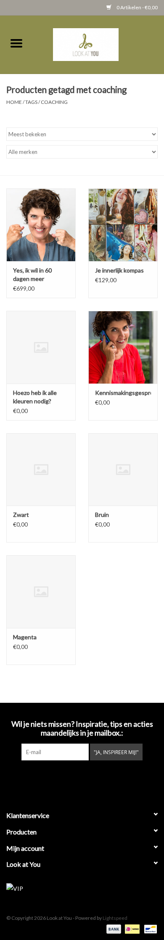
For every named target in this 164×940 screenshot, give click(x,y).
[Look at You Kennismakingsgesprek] (123, 347)
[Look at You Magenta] (41, 591)
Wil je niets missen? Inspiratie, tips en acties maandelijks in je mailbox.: (82, 728)
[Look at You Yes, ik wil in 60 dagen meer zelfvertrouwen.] (41, 224)
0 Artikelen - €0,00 (137, 7)
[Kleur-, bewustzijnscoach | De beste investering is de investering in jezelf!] (98, 43)
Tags (31, 102)
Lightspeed (115, 918)
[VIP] (82, 888)
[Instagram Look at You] (104, 777)
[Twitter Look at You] (75, 777)
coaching (54, 102)
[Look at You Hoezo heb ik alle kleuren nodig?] (41, 347)
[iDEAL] (131, 928)
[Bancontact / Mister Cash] (149, 928)
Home (14, 102)
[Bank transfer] (112, 928)
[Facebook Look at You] (60, 777)
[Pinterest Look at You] (89, 777)
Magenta (25, 637)
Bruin (102, 514)
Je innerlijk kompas (119, 270)
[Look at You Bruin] (123, 469)
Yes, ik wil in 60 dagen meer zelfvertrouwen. (34, 275)
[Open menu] (16, 42)
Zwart (21, 514)
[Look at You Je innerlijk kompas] (123, 224)
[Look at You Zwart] (41, 469)
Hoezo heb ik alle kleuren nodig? (35, 397)
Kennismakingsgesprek (123, 392)
